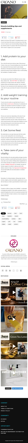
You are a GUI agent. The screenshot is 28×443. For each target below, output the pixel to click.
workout (16, 224)
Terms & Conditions (7, 408)
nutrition (13, 218)
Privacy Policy (5, 410)
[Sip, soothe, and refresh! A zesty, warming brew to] (14, 346)
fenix (15, 213)
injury (3, 216)
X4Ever (4, 22)
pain (9, 221)
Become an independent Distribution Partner (12, 432)
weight (9, 224)
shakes (3, 224)
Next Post (22, 203)
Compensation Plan (7, 429)
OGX (20, 218)
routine (19, 221)
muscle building (5, 218)
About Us (4, 406)
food (21, 213)
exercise (9, 213)
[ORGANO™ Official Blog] (8, 3)
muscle (16, 216)
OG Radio (3, 419)
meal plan (10, 216)
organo (3, 221)
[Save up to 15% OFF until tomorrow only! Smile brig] (14, 373)
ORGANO (3, 32)
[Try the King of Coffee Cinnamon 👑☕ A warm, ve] (14, 292)
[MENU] (25, 2)
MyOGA (3, 421)
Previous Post (6, 202)
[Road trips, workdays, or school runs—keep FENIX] (14, 319)
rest (14, 221)
